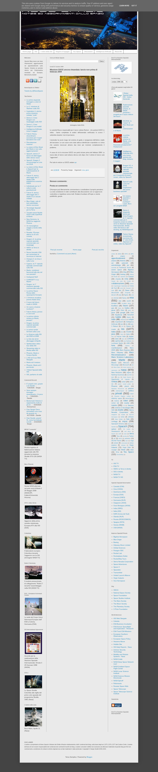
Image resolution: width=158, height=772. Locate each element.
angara (122, 256)
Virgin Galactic (118, 578)
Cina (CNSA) (118, 489)
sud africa (127, 431)
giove (113, 310)
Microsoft (126, 365)
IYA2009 (128, 332)
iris (127, 324)
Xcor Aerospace (119, 581)
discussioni (115, 292)
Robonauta (117, 683)
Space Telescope (119, 689)
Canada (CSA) (118, 486)
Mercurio (126, 363)
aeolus (113, 254)
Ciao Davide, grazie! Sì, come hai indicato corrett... (34, 420)
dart (120, 290)
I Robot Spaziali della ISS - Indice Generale (128, 96)
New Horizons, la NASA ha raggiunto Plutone (33, 221)
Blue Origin (117, 539)
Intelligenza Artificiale (103, 51)
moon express (127, 367)
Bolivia (132, 274)
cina (126, 279)
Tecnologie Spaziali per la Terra (33, 209)
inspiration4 (119, 322)
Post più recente (56, 250)
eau (120, 295)
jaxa (113, 334)
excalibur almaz (126, 303)
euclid (129, 301)
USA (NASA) (117, 528)
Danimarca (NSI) (119, 492)
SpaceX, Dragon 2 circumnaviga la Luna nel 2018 (34, 162)
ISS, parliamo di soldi (34, 374)
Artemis (122, 261)
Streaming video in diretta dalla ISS (33, 349)
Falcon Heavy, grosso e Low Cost (34, 313)
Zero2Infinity (119, 454)
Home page (27, 51)
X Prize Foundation (120, 609)
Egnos (126, 295)
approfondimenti (118, 258)
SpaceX (122, 426)
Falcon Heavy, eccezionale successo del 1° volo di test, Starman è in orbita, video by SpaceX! (123, 239)
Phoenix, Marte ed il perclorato (33, 366)
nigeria (129, 372)
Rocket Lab (117, 553)
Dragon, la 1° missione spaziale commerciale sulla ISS (34, 286)
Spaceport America (117, 424)
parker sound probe (124, 384)
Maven (113, 363)
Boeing (116, 542)
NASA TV (116, 474)
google (122, 312)
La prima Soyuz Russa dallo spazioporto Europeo (34, 293)
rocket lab (115, 403)
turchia (125, 436)
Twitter (131, 436)
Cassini (131, 276)
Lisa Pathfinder (127, 341)
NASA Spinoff (118, 681)
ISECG (115, 590)
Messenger (115, 365)
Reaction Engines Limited (122, 396)
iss (122, 329)
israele (113, 329)
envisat (116, 298)
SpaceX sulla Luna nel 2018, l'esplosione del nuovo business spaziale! (123, 186)
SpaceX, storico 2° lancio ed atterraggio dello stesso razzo (34, 156)
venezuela (124, 443)
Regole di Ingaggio (63, 51)
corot (121, 288)
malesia (127, 345)
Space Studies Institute (121, 598)
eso (120, 301)
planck (127, 386)
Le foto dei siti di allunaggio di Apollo (33, 340)
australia (113, 267)
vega (132, 440)
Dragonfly (127, 292)
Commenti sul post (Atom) (66, 254)
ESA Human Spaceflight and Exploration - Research (123, 628)
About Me (118, 51)
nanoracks (114, 370)
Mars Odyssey (117, 352)
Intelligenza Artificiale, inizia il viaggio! (34, 130)
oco (112, 377)
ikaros (129, 317)
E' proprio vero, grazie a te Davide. (34, 385)
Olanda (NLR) (118, 516)
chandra (118, 279)
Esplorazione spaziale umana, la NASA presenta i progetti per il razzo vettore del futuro (123, 110)
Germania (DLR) (119, 500)
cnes (121, 281)
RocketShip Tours (119, 559)
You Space (77, 51)
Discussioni (88, 51)
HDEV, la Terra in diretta (122, 469)
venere (116, 443)
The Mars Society (119, 601)
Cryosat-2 (128, 288)
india (113, 319)
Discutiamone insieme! (31, 143)
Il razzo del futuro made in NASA (32, 303)
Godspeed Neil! (32, 277)
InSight (131, 319)
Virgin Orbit (127, 447)
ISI (122, 326)
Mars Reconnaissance (122, 353)
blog (124, 272)
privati (118, 393)
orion (124, 382)
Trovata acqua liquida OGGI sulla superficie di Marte (34, 214)
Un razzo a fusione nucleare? (33, 308)
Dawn (127, 290)
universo (127, 438)
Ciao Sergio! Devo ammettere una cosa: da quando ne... (34, 411)
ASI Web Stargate (120, 618)
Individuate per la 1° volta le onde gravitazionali (33, 188)
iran (121, 324)
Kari (112, 336)
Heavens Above (119, 641)
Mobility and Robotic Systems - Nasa (120, 655)
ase (131, 260)
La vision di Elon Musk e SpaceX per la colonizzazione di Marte (34, 170)
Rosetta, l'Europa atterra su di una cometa (32, 234)
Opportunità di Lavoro (120, 379)
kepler (131, 336)
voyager (114, 450)
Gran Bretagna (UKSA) (121, 506)
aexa (119, 254)
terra (132, 433)
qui (75, 162)
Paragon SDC (118, 550)
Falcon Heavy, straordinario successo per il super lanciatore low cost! (34, 137)
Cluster (113, 281)
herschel (130, 315)
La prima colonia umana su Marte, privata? (32, 318)
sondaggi (114, 421)
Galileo (127, 308)
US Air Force (116, 440)
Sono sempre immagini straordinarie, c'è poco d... (34, 393)
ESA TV (116, 466)
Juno (128, 334)
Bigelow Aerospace (120, 537)
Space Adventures (120, 564)
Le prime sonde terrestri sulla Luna (33, 330)
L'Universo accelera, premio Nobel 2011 (33, 298)
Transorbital (117, 572)
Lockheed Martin (117, 343)
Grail (132, 312)
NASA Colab (117, 659)
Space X (116, 567)
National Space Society (121, 593)
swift (119, 433)
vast (126, 440)
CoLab (129, 281)
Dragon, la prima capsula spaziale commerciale (32, 325)
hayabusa (118, 315)
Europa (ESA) (118, 495)
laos (123, 339)
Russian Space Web (120, 686)
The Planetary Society (121, 606)
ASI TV (116, 463)
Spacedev (117, 570)
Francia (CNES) (119, 497)
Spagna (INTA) (118, 522)
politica (131, 391)
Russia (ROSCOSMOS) (122, 519)
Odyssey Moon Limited (121, 545)
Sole (128, 419)
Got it (134, 6)
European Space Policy (121, 639)
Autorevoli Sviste (125, 267)
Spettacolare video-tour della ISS (33, 345)
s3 (124, 405)
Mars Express (125, 350)
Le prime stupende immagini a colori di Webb (33, 102)
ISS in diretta (118, 472)
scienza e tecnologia (122, 408)
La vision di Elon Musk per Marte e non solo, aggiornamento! (34, 149)
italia (113, 332)
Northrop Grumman (117, 375)
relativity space (116, 398)
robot (125, 401)
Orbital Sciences (119, 548)
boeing (122, 274)
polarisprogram (120, 390)
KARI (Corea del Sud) (121, 514)
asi (112, 263)
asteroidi (125, 263)
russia (114, 405)
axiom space (116, 270)
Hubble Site (117, 644)
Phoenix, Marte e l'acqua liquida (32, 354)
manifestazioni (116, 348)
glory (129, 310)
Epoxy (124, 298)
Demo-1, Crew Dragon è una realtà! (34, 125)
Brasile (115, 276)
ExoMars (114, 306)
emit (132, 295)
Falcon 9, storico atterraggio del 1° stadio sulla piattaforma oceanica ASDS (34, 179)
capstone (122, 276)
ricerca (116, 401)
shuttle (120, 410)
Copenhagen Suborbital (120, 286)
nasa (123, 369)
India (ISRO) (118, 508)
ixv (122, 332)
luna (113, 345)
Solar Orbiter (119, 419)
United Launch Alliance (121, 575)
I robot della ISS (46, 51)
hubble (118, 317)
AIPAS (126, 254)
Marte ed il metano (33, 362)
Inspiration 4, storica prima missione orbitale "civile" (33, 113)
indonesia (123, 319)
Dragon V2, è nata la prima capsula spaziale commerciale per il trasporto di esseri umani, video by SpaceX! (123, 171)
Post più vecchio (98, 250)
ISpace (128, 326)
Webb (123, 450)
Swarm (113, 433)
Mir (133, 365)
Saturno (131, 405)
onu (119, 377)
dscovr (113, 295)
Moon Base (117, 367)
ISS (36, 51)
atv (128, 265)
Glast (122, 310)
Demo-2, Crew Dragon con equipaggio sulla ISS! (34, 120)
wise (132, 450)
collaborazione (117, 283)
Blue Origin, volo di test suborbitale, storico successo (33, 203)
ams (132, 254)
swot (125, 433)
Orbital (114, 382)
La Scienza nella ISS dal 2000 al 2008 (34, 335)
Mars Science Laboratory (122, 357)
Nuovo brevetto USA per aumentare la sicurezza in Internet (33, 254)
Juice (121, 334)
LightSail (118, 341)
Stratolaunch (115, 431)
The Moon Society (120, 604)
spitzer (113, 429)
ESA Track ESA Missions (122, 631)
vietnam (123, 445)
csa (112, 290)
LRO (128, 343)
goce (87, 170)
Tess (118, 436)
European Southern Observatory (120, 635)
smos (122, 417)
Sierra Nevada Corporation (123, 562)
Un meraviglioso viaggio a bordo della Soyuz (34, 228)
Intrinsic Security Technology (119, 651)
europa (114, 303)
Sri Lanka (126, 429)
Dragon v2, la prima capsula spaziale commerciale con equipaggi (33, 242)
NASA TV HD (118, 477)
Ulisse (120, 438)
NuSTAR (129, 375)
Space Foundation (120, 595)
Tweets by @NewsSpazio (33, 91)
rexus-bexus (129, 398)
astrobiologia (116, 265)
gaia (112, 308)
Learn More (124, 6)
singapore (114, 414)
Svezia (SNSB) (118, 525)
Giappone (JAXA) (119, 503)
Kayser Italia (121, 336)
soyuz (124, 421)
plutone (131, 388)
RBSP (132, 393)
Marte (122, 359)
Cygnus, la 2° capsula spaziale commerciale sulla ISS (34, 265)
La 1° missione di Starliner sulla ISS (32, 107)
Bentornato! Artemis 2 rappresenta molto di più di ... (34, 403)
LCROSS (130, 339)
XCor (117, 452)
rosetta (126, 403)
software (131, 417)
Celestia (116, 621)
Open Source (127, 377)
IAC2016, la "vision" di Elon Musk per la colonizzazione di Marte (123, 126)
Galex (119, 308)
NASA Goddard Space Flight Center (121, 667)
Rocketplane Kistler (120, 556)
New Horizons (116, 372)
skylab (123, 414)
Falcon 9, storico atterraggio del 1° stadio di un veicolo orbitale (33, 195)
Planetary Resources (117, 388)
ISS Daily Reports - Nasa (122, 647)
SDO (113, 410)
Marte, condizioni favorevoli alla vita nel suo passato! (34, 272)
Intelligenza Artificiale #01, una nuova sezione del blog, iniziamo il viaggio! (123, 156)
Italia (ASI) (117, 511)
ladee (117, 339)
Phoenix (114, 386)
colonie (132, 283)
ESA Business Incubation (122, 624)
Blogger (89, 757)
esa (83, 170)
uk (114, 438)
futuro (125, 306)
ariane (113, 261)
